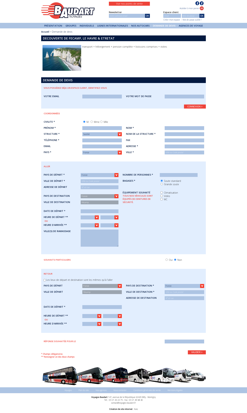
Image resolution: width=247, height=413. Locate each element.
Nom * (130, 127)
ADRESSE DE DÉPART (55, 187)
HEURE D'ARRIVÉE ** (55, 224)
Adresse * (132, 146)
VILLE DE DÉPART (53, 291)
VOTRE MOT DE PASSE (139, 96)
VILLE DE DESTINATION (57, 202)
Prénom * (50, 127)
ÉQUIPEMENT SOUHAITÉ (138, 197)
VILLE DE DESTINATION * (140, 291)
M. (87, 121)
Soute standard (172, 180)
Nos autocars (140, 25)
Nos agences (101, 390)
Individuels (87, 25)
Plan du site (83, 390)
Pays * (47, 152)
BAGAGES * (129, 180)
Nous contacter (120, 390)
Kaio (136, 409)
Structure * (52, 133)
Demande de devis (164, 25)
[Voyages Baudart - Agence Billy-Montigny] (202, 3)
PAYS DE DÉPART (53, 285)
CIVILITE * (49, 121)
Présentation (53, 25)
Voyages (68, 390)
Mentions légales (175, 390)
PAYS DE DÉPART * (54, 174)
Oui (170, 259)
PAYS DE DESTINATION (57, 195)
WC (165, 199)
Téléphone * (51, 140)
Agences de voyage (191, 25)
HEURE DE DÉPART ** (56, 217)
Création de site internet (121, 409)
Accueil (45, 31)
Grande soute (171, 184)
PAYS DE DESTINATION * (140, 285)
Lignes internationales (112, 25)
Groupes (71, 25)
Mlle (105, 121)
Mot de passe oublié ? (192, 19)
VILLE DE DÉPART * (54, 180)
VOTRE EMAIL (51, 96)
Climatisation (170, 192)
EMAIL (47, 146)
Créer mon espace (171, 19)
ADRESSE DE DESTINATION (141, 297)
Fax (128, 140)
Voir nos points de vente (129, 3)
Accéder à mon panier (191, 8)
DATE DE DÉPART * (54, 211)
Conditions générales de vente (147, 390)
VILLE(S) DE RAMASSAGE (57, 231)
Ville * (130, 152)
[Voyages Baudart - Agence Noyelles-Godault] (197, 3)
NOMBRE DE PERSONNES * (138, 174)
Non (179, 259)
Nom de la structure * (141, 133)
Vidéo (166, 196)
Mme (96, 121)
